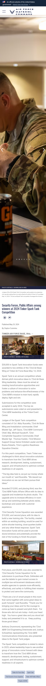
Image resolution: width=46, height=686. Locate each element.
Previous (2, 150)
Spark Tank (30, 672)
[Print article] (4, 317)
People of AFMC (23, 681)
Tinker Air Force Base (18, 672)
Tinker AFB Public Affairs (33, 677)
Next (43, 150)
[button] (22, 4)
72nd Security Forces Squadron (14, 677)
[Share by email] (9, 317)
